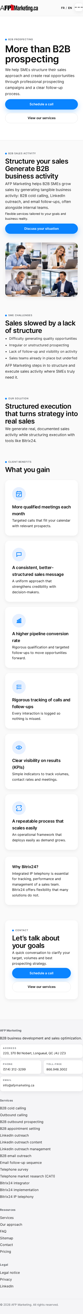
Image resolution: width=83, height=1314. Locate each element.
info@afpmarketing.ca (18, 1085)
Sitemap (6, 1238)
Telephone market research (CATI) (27, 1176)
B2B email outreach (15, 1156)
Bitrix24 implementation (19, 1190)
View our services (42, 118)
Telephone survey (14, 1169)
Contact (6, 1245)
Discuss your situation (41, 229)
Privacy (6, 1279)
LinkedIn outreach (14, 1135)
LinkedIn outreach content (21, 1142)
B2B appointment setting (20, 1128)
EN (70, 8)
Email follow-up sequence (21, 1162)
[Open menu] (78, 7)
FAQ (3, 1231)
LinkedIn (6, 1286)
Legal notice (10, 1272)
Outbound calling (13, 1115)
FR (63, 8)
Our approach (11, 1224)
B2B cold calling (13, 1108)
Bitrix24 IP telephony (17, 1196)
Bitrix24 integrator (15, 1183)
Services (7, 1218)
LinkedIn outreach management (25, 1149)
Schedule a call (41, 104)
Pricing (5, 1251)
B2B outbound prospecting (21, 1122)
